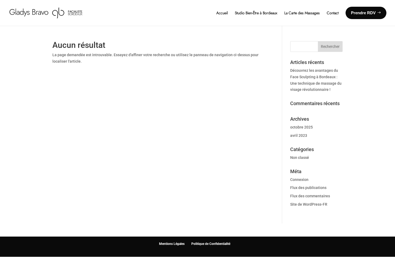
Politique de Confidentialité (210, 244)
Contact (333, 13)
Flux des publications (308, 187)
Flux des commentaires (310, 196)
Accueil (222, 13)
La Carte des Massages (302, 13)
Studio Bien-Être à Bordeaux (256, 13)
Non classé (299, 157)
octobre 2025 (301, 127)
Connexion (299, 179)
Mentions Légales (172, 244)
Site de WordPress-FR (308, 204)
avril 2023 (298, 135)
